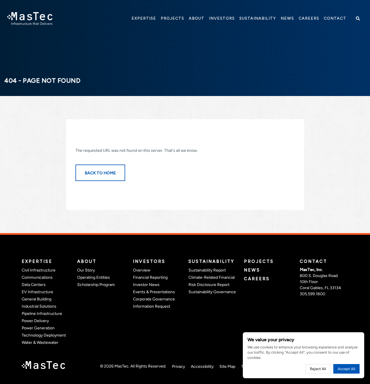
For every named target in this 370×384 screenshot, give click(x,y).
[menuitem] (144, 18)
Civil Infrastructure (39, 270)
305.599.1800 (312, 293)
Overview (141, 270)
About (87, 261)
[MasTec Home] (29, 17)
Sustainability (211, 261)
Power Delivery (35, 320)
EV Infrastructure (37, 291)
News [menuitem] (287, 18)
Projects (259, 261)
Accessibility (202, 366)
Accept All (346, 369)
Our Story (86, 270)
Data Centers (34, 284)
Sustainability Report (207, 270)
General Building (36, 299)
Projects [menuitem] (172, 18)
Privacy (178, 366)
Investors (149, 261)
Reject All (318, 369)
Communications (37, 277)
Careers (257, 278)
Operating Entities (93, 277)
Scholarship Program (96, 284)
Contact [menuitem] (335, 18)
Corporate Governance (154, 299)
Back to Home (100, 173)
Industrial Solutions (39, 306)
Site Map (227, 366)
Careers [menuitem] (309, 18)
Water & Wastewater (40, 342)
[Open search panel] (357, 18)
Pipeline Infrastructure (42, 313)
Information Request (151, 306)
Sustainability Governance (212, 291)
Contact (313, 261)
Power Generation (38, 328)
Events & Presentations (154, 291)
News (252, 270)
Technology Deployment (44, 335)
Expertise (37, 261)
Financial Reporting (150, 277)
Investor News (146, 284)
